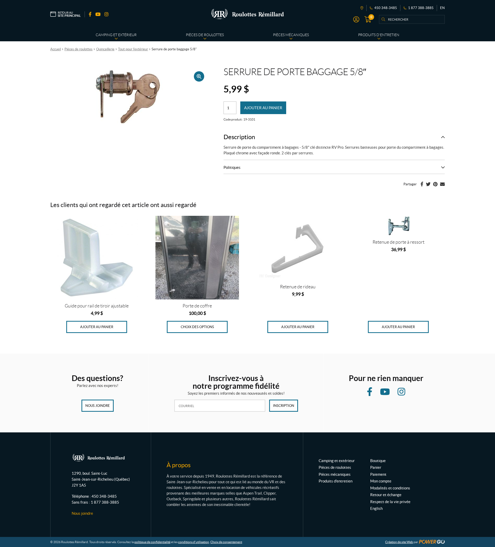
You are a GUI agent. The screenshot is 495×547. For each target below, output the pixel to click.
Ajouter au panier (263, 108)
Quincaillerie (105, 49)
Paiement (378, 474)
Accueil (55, 49)
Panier (375, 467)
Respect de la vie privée (390, 502)
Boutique (378, 460)
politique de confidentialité (152, 542)
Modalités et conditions (390, 488)
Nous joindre (97, 406)
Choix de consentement (226, 542)
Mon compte (380, 481)
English (376, 508)
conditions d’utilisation (193, 542)
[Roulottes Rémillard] (247, 14)
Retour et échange (385, 495)
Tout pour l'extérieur (133, 49)
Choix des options (197, 327)
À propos (179, 465)
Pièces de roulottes (78, 49)
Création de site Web (399, 542)
